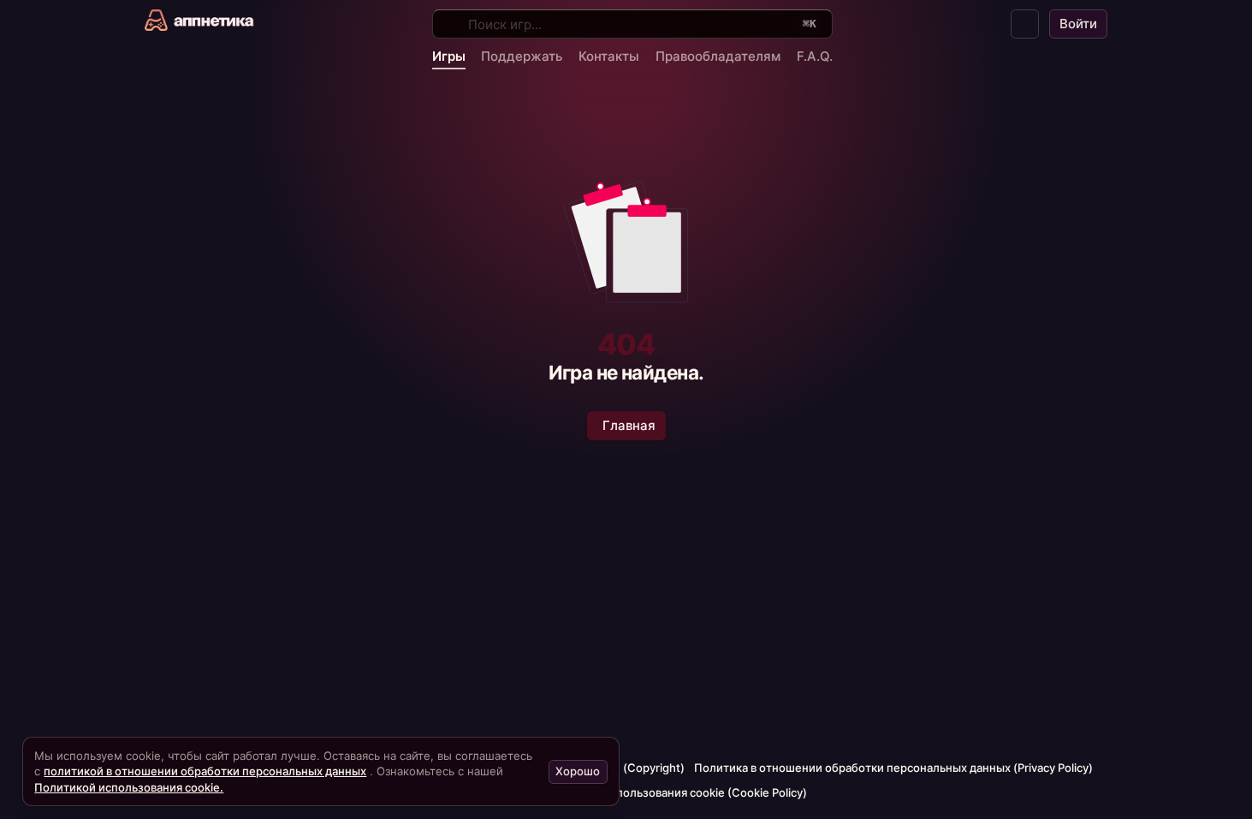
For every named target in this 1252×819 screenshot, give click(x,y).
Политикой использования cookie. (128, 787)
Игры (449, 56)
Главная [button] (629, 425)
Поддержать (521, 56)
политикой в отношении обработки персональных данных (205, 771)
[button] (1025, 24)
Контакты (609, 56)
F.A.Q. (815, 56)
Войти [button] (1078, 23)
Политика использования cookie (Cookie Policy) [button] (677, 792)
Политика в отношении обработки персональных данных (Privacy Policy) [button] (893, 767)
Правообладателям (718, 56)
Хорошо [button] (577, 771)
